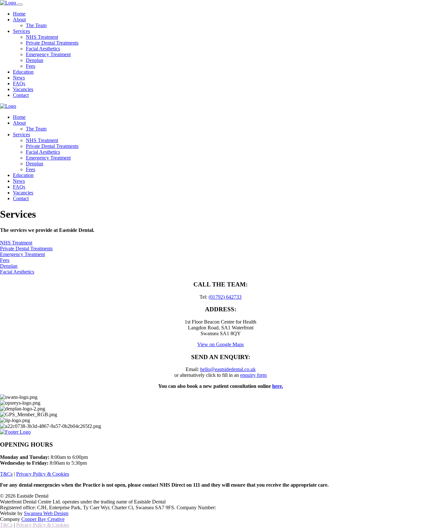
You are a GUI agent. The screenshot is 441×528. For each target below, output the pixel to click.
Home (19, 13)
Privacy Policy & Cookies (42, 474)
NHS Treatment (42, 37)
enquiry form (253, 375)
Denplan (34, 60)
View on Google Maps (220, 344)
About (19, 19)
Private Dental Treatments (52, 43)
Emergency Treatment (48, 54)
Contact (21, 95)
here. (277, 386)
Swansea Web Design (46, 513)
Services (21, 31)
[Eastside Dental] (8, 2)
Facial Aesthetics (43, 48)
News (19, 77)
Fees (30, 66)
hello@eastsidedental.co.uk (228, 369)
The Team (36, 25)
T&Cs (6, 474)
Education (23, 72)
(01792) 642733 (225, 297)
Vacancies (23, 89)
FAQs (19, 83)
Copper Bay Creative (43, 519)
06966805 (227, 507)
